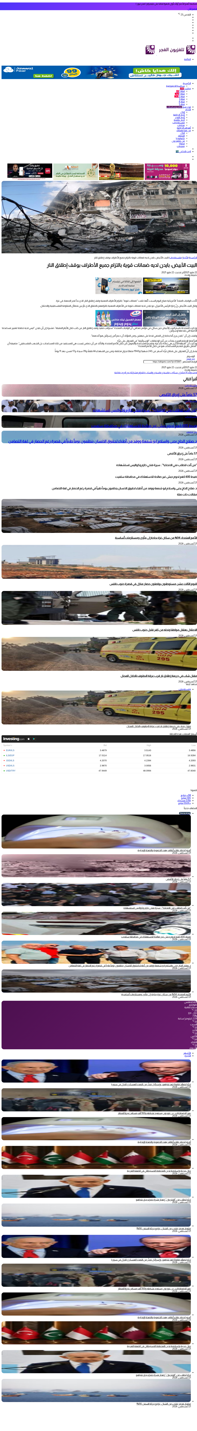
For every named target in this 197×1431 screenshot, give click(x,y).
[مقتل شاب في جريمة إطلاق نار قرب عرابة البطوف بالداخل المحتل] (99, 670)
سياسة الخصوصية (175, 86)
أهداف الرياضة (184, 128)
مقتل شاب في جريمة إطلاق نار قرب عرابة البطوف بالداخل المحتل (159, 675)
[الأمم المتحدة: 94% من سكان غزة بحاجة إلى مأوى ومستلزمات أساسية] (99, 532)
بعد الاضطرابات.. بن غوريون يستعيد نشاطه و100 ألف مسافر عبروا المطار (154, 1113)
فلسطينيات (179, 122)
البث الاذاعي (183, 151)
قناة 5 (182, 104)
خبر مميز (190, 359)
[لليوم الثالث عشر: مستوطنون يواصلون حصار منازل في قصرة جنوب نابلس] (99, 578)
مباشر (185, 88)
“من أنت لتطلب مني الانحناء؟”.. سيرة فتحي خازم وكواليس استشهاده (145, 410)
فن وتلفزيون (178, 141)
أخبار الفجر (180, 117)
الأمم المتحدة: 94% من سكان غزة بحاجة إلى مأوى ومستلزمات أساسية (156, 537)
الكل (182, 112)
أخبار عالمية (179, 120)
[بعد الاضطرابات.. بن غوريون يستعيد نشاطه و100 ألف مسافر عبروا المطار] (96, 1110)
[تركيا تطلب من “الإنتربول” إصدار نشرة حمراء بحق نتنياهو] (96, 1197)
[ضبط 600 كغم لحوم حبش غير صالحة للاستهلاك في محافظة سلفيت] (96, 934)
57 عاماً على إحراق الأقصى (178, 395)
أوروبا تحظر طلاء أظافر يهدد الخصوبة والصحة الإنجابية (164, 850)
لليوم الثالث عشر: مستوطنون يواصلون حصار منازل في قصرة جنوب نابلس (153, 583)
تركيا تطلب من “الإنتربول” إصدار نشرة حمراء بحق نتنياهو (163, 1199)
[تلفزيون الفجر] (156, 54)
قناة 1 (180, 91)
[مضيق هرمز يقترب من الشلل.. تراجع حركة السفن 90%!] (96, 1226)
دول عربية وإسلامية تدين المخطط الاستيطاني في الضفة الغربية (159, 1170)
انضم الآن (192, 9)
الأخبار (188, 109)
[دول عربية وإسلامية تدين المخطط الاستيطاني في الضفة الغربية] (96, 1168)
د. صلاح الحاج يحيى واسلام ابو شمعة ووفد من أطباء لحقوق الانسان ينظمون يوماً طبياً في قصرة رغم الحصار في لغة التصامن (102, 441)
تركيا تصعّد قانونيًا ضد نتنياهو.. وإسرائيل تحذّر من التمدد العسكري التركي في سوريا (151, 1084)
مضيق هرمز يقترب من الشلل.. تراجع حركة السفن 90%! (164, 1228)
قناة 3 (182, 99)
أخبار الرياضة (179, 114)
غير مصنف (191, 432)
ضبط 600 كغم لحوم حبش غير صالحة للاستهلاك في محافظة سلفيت (144, 426)
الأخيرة (188, 1055)
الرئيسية (187, 83)
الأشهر (187, 1053)
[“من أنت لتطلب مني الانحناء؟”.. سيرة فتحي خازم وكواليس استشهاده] (96, 905)
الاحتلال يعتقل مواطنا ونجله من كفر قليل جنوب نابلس (165, 629)
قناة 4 (182, 101)
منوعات (181, 146)
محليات (181, 125)
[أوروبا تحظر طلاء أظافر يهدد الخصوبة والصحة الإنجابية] (96, 1139)
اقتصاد (181, 135)
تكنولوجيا (180, 138)
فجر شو (179, 107)
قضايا (182, 143)
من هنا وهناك (184, 130)
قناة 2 (179, 96)
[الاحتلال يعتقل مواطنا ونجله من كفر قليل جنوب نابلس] (99, 624)
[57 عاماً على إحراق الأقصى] (96, 876)
